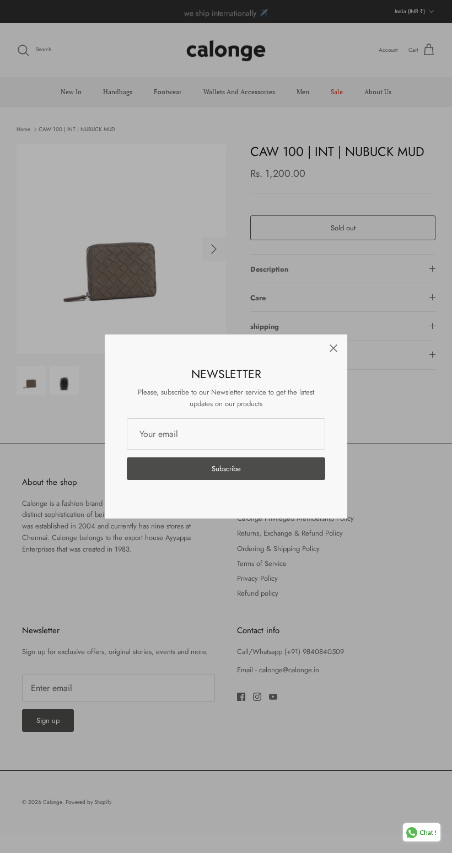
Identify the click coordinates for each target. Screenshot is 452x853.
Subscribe (226, 468)
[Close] (333, 348)
